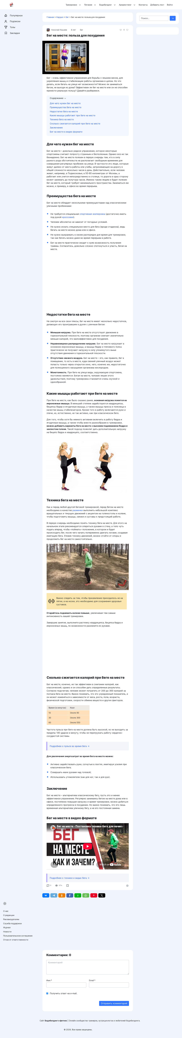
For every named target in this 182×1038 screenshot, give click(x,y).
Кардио (59, 17)
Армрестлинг (125, 5)
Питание (88, 5)
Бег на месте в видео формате (66, 131)
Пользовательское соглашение (17, 936)
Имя (49, 980)
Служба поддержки (12, 923)
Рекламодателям (11, 919)
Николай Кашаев (59, 30)
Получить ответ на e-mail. (63, 993)
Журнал (7, 927)
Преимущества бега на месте (65, 107)
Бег (67, 17)
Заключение (56, 127)
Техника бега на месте (62, 119)
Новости (7, 931)
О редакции (8, 915)
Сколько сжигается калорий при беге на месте (75, 123)
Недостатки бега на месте (64, 111)
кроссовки (67, 217)
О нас (5, 911)
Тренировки (71, 5)
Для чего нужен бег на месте (65, 103)
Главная (50, 17)
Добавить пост (157, 5)
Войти (170, 5)
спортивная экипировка (92, 214)
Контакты (143, 5)
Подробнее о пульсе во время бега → (69, 746)
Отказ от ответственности (15, 940)
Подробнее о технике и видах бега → (69, 878)
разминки (77, 510)
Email (92, 980)
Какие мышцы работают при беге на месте (72, 115)
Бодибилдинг (105, 5)
